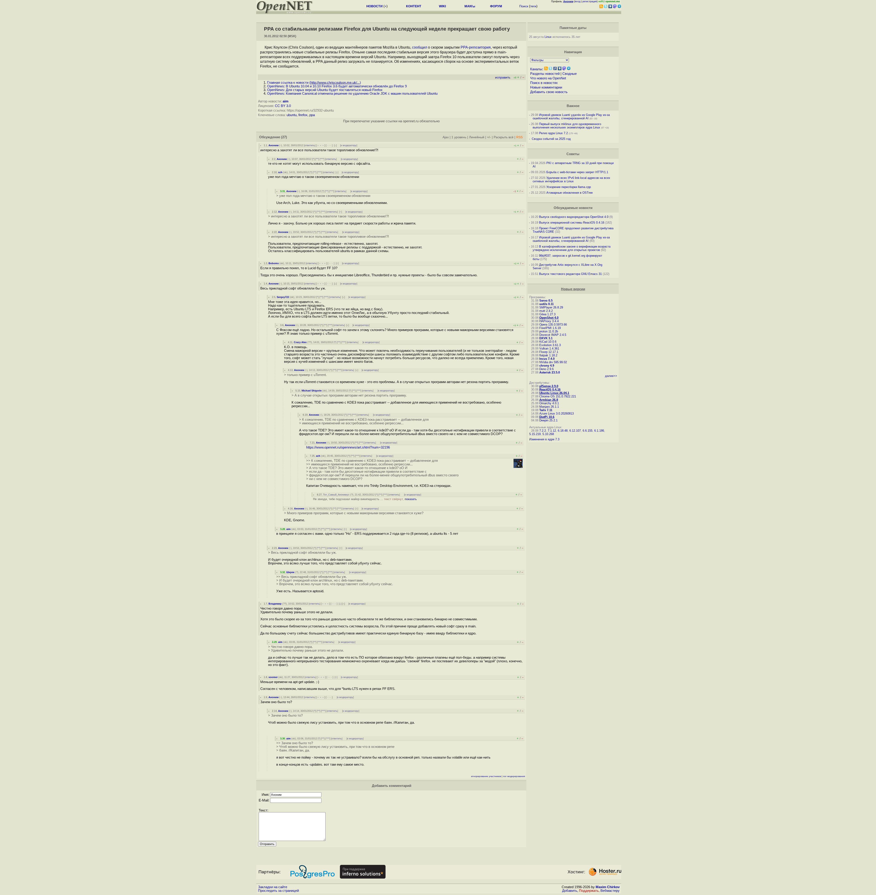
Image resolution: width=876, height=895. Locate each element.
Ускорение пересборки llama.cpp (568, 187)
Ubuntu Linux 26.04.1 (554, 393)
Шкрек (290, 572)
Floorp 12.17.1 (548, 352)
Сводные (569, 74)
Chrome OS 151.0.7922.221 (557, 396)
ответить (310, 145)
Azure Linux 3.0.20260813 (556, 413)
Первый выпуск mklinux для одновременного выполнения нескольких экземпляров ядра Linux (567, 125)
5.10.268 (548, 434)
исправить (502, 77)
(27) (284, 137)
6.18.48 (563, 430)
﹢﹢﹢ (320, 145)
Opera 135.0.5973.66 (553, 324)
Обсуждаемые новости (573, 208)
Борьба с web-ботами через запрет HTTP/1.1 (577, 172)
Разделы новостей (545, 74)
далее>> (611, 376)
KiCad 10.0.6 (547, 341)
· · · (329, 145)
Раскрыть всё (504, 137)
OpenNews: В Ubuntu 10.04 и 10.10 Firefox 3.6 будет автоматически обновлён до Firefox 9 (337, 86)
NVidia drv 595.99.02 (553, 362)
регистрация (589, 1)
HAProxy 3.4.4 (549, 321)
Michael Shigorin (312, 390)
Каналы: (536, 69)
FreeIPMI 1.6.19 (550, 328)
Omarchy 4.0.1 (549, 403)
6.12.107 (575, 430)
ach (318, 455)
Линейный (476, 137)
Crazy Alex (300, 342)
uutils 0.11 (546, 304)
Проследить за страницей (278, 890)
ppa (312, 115)
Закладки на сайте (272, 887)
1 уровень (458, 137)
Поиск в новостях (544, 83)
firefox (303, 115)
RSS (519, 137)
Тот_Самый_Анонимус (336, 494)
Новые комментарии (546, 87)
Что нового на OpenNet (548, 78)
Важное (573, 106)
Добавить (569, 890)
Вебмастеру (610, 890)
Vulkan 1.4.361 (549, 348)
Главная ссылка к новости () (314, 82)
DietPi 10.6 (546, 417)
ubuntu (292, 115)
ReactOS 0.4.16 (550, 389)
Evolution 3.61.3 (550, 345)
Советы (572, 154)
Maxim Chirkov (608, 887)
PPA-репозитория (476, 47)
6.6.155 (587, 430)
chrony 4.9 (546, 365)
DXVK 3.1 (546, 338)
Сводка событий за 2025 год (551, 139)
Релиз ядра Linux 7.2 (553, 133)
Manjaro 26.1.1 (549, 406)
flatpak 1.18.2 (548, 355)
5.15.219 (535, 434)
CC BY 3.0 (283, 106)
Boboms (274, 263)
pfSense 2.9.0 (548, 386)
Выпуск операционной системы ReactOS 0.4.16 (571, 222)
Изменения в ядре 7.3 (544, 439)
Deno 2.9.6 (546, 369)
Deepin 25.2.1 (548, 420)
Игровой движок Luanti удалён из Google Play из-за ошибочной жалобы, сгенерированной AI (571, 116)
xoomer (273, 677)
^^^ (322, 159)
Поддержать (589, 890)
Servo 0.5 (546, 300)
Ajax (446, 137)
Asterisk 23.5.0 (549, 372)
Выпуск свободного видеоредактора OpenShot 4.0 (573, 217)
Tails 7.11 (545, 410)
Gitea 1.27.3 (547, 314)
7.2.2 (542, 430)
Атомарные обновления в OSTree (569, 192)
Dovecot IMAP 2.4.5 (552, 335)
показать (411, 499)
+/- (489, 137)
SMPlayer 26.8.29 (551, 307)
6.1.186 (599, 430)
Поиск (523, 6)
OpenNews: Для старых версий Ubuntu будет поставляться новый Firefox (325, 90)
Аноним (274, 145)
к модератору (349, 145)
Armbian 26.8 (548, 400)
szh (280, 172)
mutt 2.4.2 (546, 311)
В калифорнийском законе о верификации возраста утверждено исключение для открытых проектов (571, 248)
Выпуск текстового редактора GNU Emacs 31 (570, 274)
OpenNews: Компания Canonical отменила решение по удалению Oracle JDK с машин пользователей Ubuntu (352, 93)
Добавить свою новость (549, 92)
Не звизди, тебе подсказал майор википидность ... (365, 499)
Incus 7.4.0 (547, 358)
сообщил (419, 47)
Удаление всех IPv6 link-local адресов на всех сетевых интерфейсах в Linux (571, 179)
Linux (548, 37)
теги (533, 6)
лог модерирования (514, 776)
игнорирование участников (486, 776)
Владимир (275, 603)
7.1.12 (552, 430)
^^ (317, 159)
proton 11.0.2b (548, 331)
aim (285, 101)
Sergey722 (283, 297)
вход (577, 1)
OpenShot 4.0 (548, 317)
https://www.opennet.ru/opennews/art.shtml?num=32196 (348, 447)
